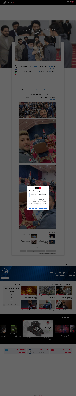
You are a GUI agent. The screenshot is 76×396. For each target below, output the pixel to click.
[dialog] (38, 198)
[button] (38, 198)
